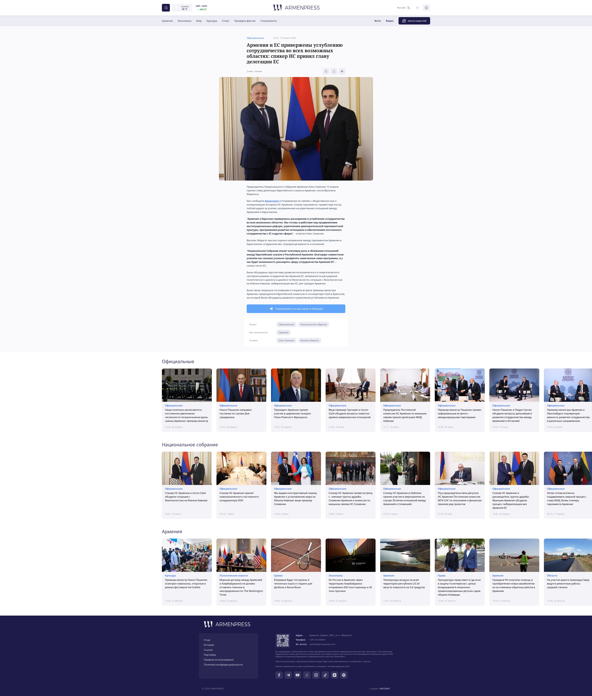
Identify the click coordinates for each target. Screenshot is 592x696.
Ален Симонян (286, 340)
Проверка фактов (244, 20)
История (209, 645)
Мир (199, 20)
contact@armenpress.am (322, 644)
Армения (167, 20)
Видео (390, 20)
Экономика (184, 20)
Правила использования (219, 659)
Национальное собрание (313, 324)
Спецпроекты (268, 20)
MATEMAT (385, 688)
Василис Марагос (309, 340)
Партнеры (210, 654)
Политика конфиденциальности (223, 664)
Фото (377, 20)
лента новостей (417, 20)
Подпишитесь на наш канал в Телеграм (299, 308)
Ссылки (208, 649)
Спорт (225, 20)
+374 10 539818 (317, 639)
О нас (207, 640)
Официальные (286, 324)
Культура (212, 20)
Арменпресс (272, 201)
